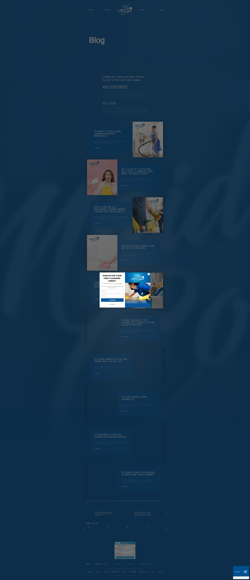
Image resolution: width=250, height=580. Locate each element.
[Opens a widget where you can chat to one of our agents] (241, 573)
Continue (112, 300)
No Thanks (112, 304)
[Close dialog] (149, 274)
